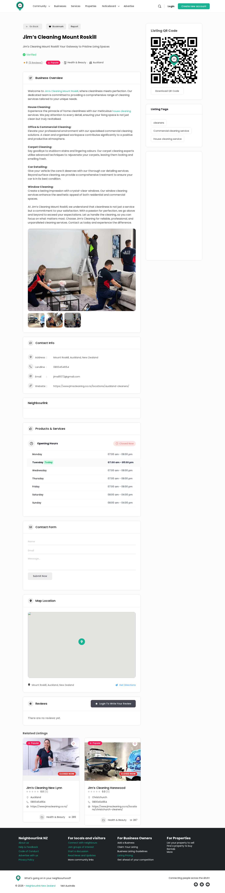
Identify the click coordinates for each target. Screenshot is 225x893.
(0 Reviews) (35, 62)
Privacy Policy (26, 859)
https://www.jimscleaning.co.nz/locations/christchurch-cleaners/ (114, 808)
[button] (32, 270)
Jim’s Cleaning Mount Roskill (61, 91)
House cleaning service (168, 139)
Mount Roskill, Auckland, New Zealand (75, 357)
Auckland (98, 62)
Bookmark (58, 26)
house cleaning (121, 111)
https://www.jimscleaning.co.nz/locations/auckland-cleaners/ (91, 386)
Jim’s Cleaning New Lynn (44, 788)
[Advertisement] (174, 205)
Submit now (40, 576)
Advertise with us (28, 855)
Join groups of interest (81, 847)
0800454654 (61, 367)
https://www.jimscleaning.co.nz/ (49, 806)
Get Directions (127, 685)
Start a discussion (78, 851)
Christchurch (99, 797)
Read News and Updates (82, 855)
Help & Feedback (28, 847)
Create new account (193, 6)
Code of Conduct (29, 851)
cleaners (159, 122)
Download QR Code (167, 91)
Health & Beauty (77, 62)
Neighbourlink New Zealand (41, 885)
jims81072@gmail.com (66, 376)
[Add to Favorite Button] (73, 743)
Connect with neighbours (82, 842)
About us (24, 842)
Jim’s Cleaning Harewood (106, 788)
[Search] (159, 6)
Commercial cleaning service (171, 131)
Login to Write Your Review (115, 703)
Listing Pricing (125, 855)
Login (171, 6)
